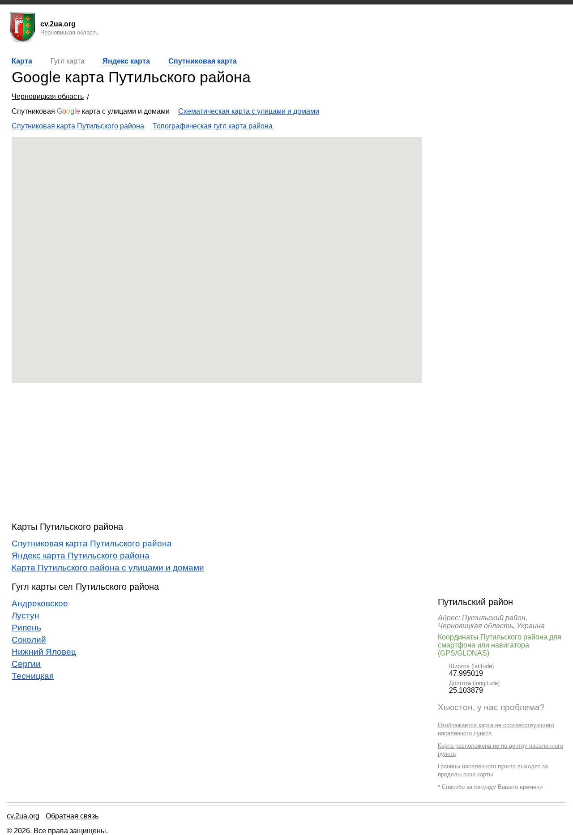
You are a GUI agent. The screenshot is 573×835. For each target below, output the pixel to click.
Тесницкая (33, 676)
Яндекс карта (126, 61)
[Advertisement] (217, 452)
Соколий (29, 639)
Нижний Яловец (44, 651)
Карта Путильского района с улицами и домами (108, 567)
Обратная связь (72, 816)
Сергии (26, 664)
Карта (22, 61)
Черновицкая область (48, 96)
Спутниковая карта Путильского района (78, 126)
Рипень (26, 627)
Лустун (25, 615)
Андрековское (40, 603)
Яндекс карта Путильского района (81, 555)
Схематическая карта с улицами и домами (248, 111)
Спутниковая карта (202, 61)
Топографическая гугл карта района (213, 126)
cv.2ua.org (23, 816)
